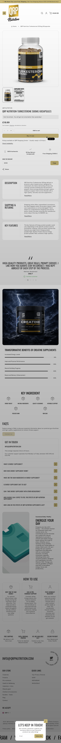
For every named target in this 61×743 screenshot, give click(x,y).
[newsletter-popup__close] (45, 721)
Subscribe (39, 736)
